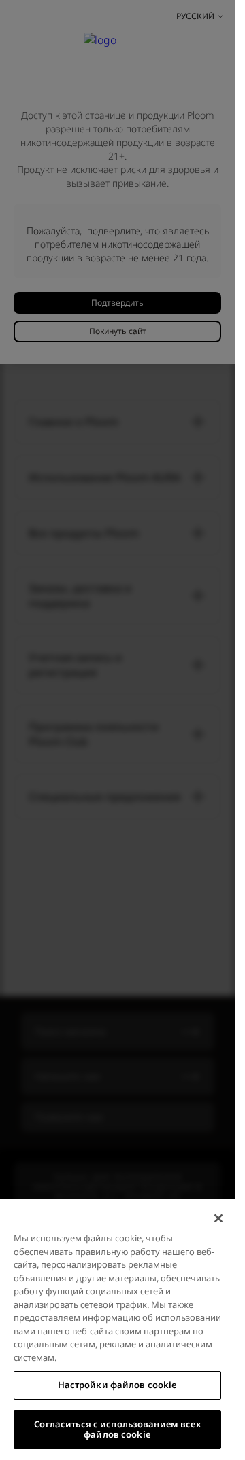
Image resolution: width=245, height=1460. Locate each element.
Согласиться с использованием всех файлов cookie (117, 1429)
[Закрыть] (218, 1218)
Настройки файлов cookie (118, 1385)
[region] (117, 1329)
